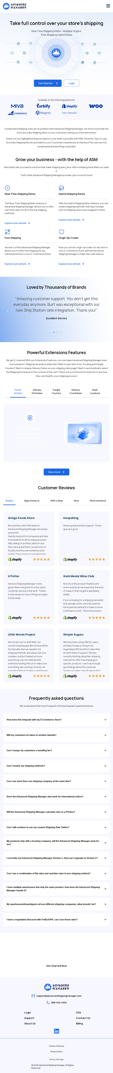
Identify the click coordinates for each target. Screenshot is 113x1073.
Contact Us (83, 1018)
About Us (30, 1023)
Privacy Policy (57, 1051)
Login (27, 1012)
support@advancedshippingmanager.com (58, 995)
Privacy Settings (56, 1059)
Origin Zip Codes (69, 237)
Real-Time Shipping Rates (20, 193)
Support (29, 1018)
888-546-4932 (59, 1002)
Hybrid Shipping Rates (72, 193)
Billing (79, 1023)
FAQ (78, 1012)
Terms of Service (56, 1046)
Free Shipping (13, 237)
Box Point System (30, 428)
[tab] (18, 392)
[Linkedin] (56, 1031)
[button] (7, 310)
